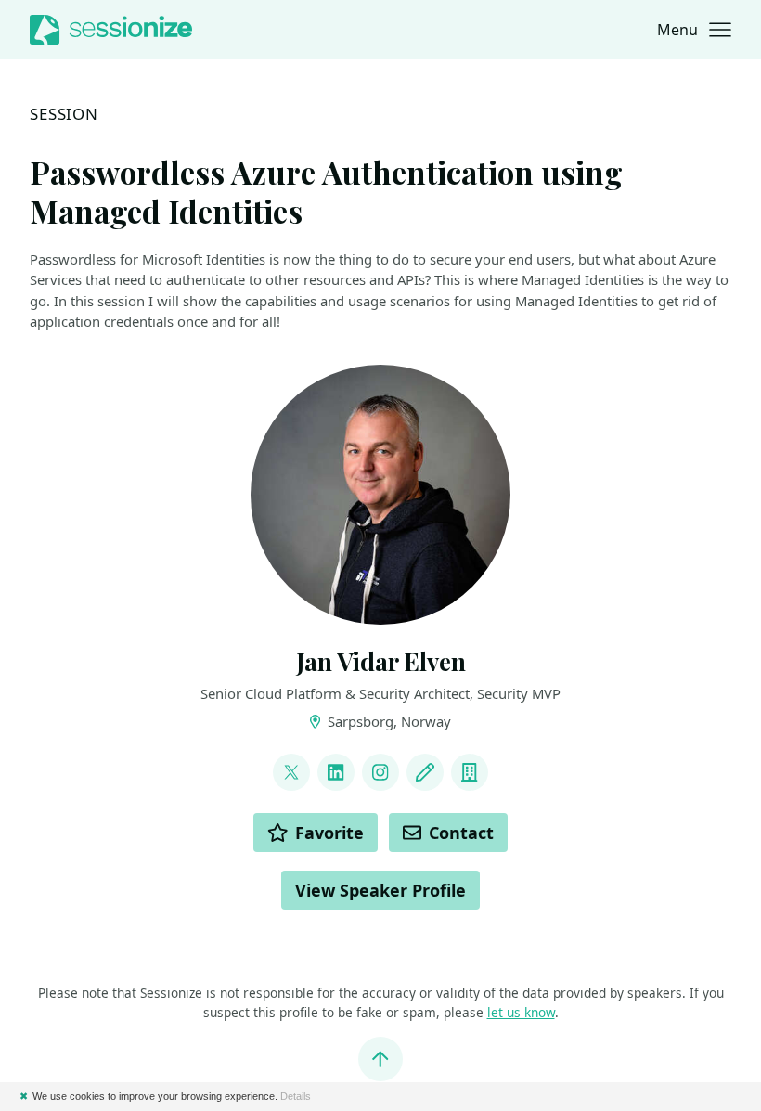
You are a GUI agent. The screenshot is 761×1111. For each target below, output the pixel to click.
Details (295, 1096)
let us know (521, 1012)
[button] (694, 29)
